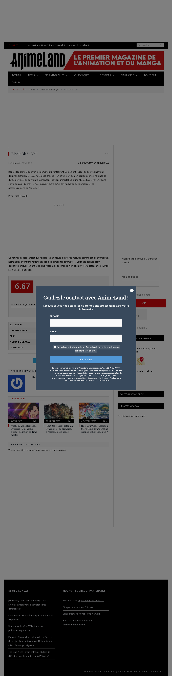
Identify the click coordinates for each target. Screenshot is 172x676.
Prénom (54, 316)
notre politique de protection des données (92, 378)
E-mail (53, 331)
